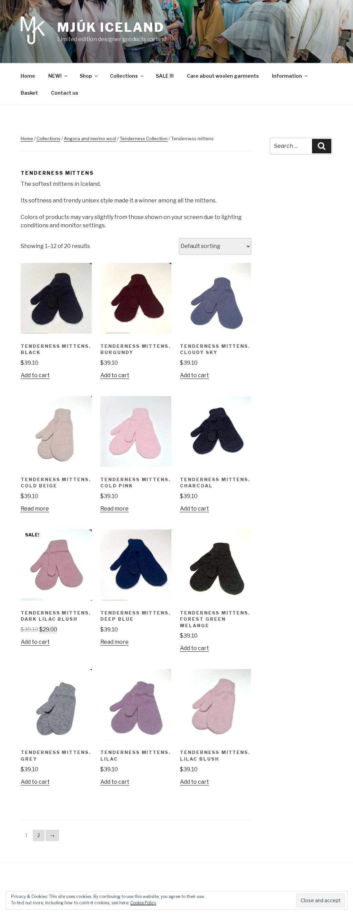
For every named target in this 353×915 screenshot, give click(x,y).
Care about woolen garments (223, 76)
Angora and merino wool (90, 138)
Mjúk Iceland (110, 27)
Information (287, 76)
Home (28, 76)
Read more (35, 508)
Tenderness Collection (144, 138)
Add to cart (35, 375)
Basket (29, 93)
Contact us (64, 93)
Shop (86, 76)
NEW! (55, 76)
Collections (124, 76)
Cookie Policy (143, 902)
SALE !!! (165, 76)
